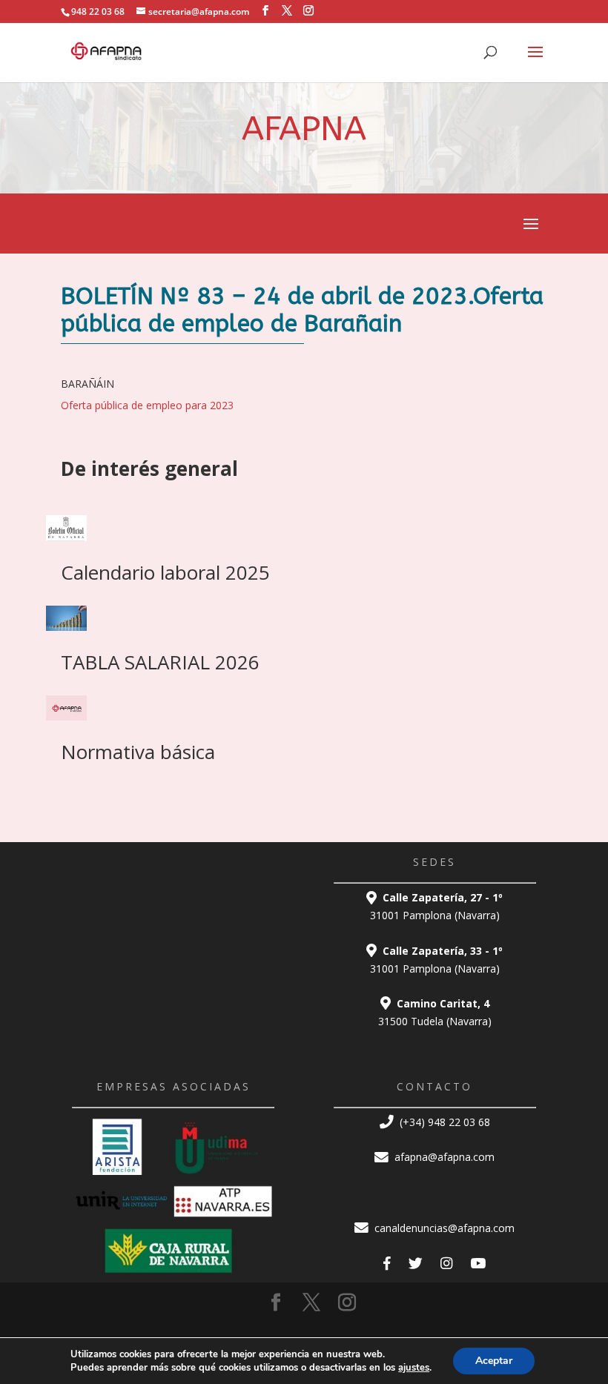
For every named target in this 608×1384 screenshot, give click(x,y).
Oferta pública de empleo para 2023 (147, 405)
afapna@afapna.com (443, 1157)
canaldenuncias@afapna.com (443, 1228)
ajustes (413, 1367)
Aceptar (493, 1361)
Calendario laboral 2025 (165, 572)
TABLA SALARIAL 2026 (160, 662)
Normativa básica (138, 751)
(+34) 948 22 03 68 (443, 1122)
